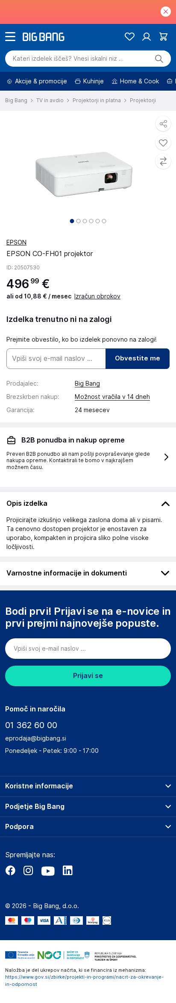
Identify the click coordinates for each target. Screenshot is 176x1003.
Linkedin (67, 870)
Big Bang (87, 383)
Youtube (48, 870)
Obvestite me (137, 358)
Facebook (10, 870)
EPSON (16, 242)
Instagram (28, 870)
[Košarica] (163, 36)
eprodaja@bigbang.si (35, 738)
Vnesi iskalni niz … (68, 58)
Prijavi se (88, 676)
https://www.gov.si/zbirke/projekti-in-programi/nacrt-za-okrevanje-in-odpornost (84, 980)
